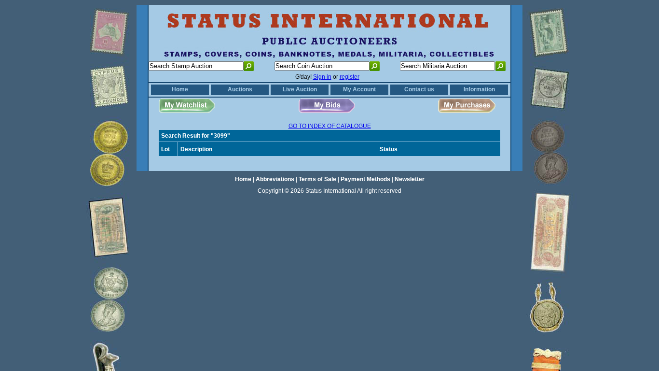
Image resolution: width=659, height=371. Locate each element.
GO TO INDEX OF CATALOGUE (329, 126)
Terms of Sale (317, 179)
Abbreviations (275, 179)
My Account (359, 89)
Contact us (419, 89)
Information (479, 89)
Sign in (322, 76)
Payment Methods (365, 179)
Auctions (240, 89)
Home (180, 89)
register (349, 76)
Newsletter (410, 179)
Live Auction (300, 89)
